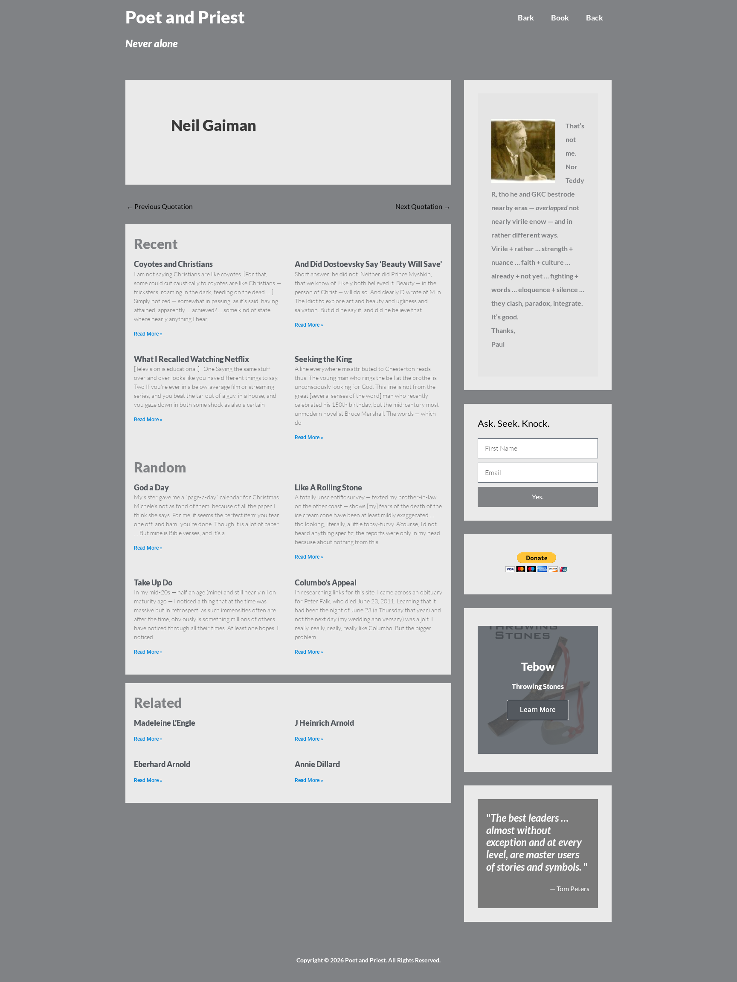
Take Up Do (153, 582)
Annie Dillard (317, 764)
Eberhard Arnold (162, 764)
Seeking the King (323, 359)
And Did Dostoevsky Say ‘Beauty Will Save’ (368, 264)
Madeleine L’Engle (164, 722)
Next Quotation (422, 206)
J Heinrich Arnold (324, 722)
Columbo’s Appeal (326, 582)
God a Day (151, 487)
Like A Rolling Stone (328, 487)
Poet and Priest (185, 17)
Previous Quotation (159, 206)
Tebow (537, 666)
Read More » (148, 334)
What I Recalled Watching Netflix (191, 359)
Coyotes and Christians (173, 264)
